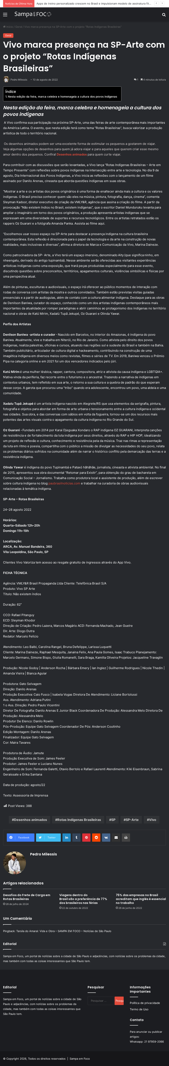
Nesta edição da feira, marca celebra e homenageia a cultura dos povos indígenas (62, 96)
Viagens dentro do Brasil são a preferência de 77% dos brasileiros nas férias (83, 899)
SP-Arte (132, 820)
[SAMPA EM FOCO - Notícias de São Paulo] (33, 14)
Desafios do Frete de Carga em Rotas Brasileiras (26, 897)
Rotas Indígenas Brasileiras (79, 820)
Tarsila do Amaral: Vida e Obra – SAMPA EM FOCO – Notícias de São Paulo (63, 931)
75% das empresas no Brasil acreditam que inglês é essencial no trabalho (141, 899)
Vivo (152, 820)
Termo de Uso (139, 1009)
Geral (18, 26)
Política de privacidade (145, 1003)
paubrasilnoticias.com (64, 483)
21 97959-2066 (154, 1041)
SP (113, 820)
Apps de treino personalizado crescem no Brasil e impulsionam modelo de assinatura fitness (95, 3)
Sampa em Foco (80, 1058)
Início (9, 26)
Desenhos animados (30, 820)
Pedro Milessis (43, 854)
